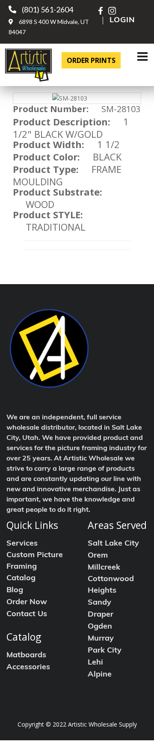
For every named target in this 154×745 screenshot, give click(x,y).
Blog (14, 590)
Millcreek (104, 568)
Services (22, 544)
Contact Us (26, 614)
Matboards (26, 655)
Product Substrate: (57, 192)
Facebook (102, 11)
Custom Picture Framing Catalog (34, 567)
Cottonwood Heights (111, 585)
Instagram (112, 11)
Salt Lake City (113, 544)
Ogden (100, 627)
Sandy (99, 603)
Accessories (28, 667)
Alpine (100, 675)
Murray (101, 639)
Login (122, 20)
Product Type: (46, 169)
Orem (98, 556)
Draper (100, 615)
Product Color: (46, 156)
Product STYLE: (48, 214)
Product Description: (61, 121)
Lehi (95, 663)
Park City (104, 651)
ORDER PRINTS (91, 60)
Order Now (26, 602)
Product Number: (51, 109)
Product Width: (48, 144)
